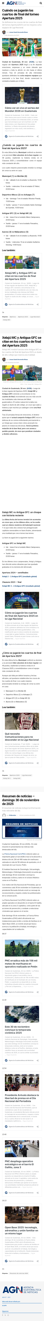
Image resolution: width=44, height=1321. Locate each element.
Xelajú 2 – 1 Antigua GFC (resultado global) (19, 576)
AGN (32, 62)
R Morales (12, 815)
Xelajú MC (6, 320)
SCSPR (4, 1305)
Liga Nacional (35, 317)
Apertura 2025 (23, 317)
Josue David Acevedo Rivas (18, 32)
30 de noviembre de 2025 (27, 815)
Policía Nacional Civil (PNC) (15, 854)
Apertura (13, 317)
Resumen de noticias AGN (19, 1273)
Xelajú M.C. (7, 778)
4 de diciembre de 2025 (12, 35)
